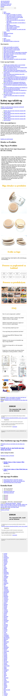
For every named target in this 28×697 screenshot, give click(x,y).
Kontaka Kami (7, 36)
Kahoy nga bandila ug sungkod (14, 14)
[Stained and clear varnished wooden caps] (14, 445)
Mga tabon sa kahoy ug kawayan (14, 16)
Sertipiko (6, 34)
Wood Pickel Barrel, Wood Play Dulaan (13, 479)
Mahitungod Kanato (8, 33)
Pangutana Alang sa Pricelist (7, 455)
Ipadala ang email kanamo (7, 139)
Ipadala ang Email (5, 509)
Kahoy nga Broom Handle (10, 505)
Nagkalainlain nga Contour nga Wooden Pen (14, 481)
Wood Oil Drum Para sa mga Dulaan (12, 482)
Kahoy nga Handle (16, 504)
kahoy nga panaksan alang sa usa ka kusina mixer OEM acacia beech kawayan (15, 68)
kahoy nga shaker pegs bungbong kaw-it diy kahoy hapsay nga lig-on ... (14, 75)
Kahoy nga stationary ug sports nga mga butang (15, 59)
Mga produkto (7, 13)
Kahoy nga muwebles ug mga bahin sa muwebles (15, 52)
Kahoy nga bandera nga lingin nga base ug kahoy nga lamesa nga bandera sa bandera (13, 398)
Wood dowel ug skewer (12, 18)
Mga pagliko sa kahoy (12, 28)
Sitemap (19, 503)
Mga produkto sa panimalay (13, 26)
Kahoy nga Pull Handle (6, 504)
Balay (5, 12)
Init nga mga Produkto (10, 503)
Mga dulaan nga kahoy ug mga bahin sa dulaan (15, 53)
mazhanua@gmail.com (9, 491)
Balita (5, 32)
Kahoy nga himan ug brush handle (15, 17)
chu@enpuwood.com (9, 492)
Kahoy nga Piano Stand (13, 507)
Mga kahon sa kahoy (11, 25)
